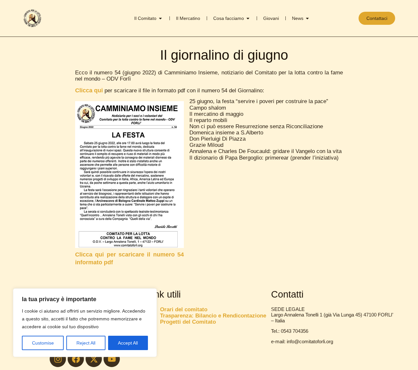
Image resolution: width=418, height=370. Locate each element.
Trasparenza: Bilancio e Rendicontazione (213, 316)
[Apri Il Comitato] (160, 18)
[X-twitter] (94, 359)
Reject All (85, 343)
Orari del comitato (183, 309)
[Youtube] (112, 359)
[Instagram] (58, 359)
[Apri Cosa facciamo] (248, 18)
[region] (85, 322)
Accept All (128, 343)
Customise (43, 343)
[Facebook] (76, 359)
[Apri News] (307, 18)
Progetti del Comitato (188, 322)
